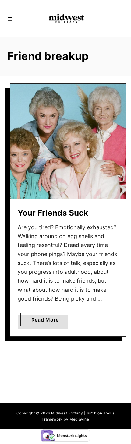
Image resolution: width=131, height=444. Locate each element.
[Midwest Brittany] (66, 18)
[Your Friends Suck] (68, 141)
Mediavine (79, 419)
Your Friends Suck (53, 212)
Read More (46, 321)
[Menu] (10, 19)
